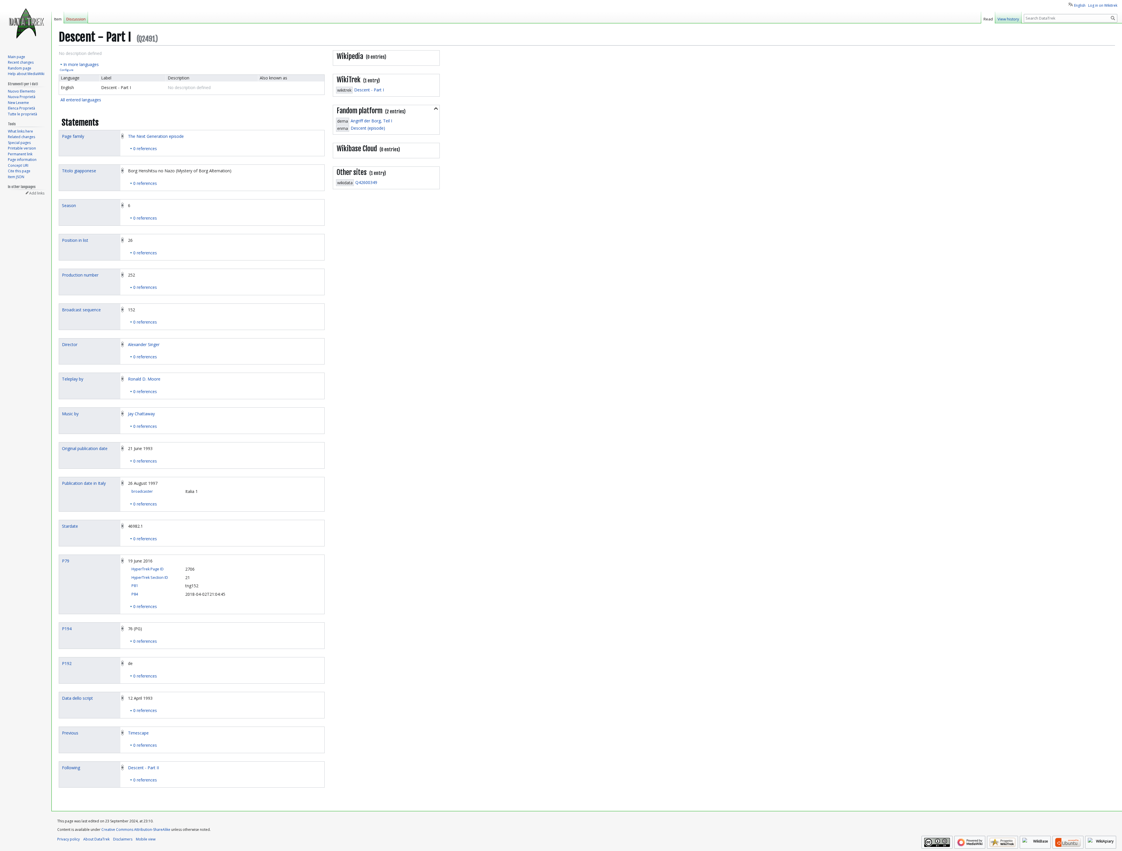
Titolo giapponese (79, 170)
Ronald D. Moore (144, 379)
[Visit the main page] (25, 23)
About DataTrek (96, 839)
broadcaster (142, 491)
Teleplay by (72, 379)
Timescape (138, 733)
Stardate (70, 526)
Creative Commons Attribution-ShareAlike (135, 829)
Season (69, 205)
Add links (36, 193)
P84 (134, 594)
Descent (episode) (368, 128)
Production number (80, 275)
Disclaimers (122, 839)
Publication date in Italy (84, 483)
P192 (67, 663)
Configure (66, 70)
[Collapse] (435, 108)
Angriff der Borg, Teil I (371, 121)
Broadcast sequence (81, 309)
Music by (70, 413)
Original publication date (85, 448)
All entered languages (80, 100)
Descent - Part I (369, 90)
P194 (67, 628)
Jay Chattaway (141, 413)
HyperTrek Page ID (147, 569)
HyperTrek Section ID (149, 577)
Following (71, 767)
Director (69, 344)
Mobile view (145, 839)
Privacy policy (68, 839)
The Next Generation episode (156, 136)
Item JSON (16, 176)
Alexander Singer (144, 344)
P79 (65, 561)
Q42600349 (366, 182)
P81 (134, 585)
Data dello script (77, 698)
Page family (73, 136)
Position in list (75, 240)
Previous (70, 733)
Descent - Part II (143, 767)
